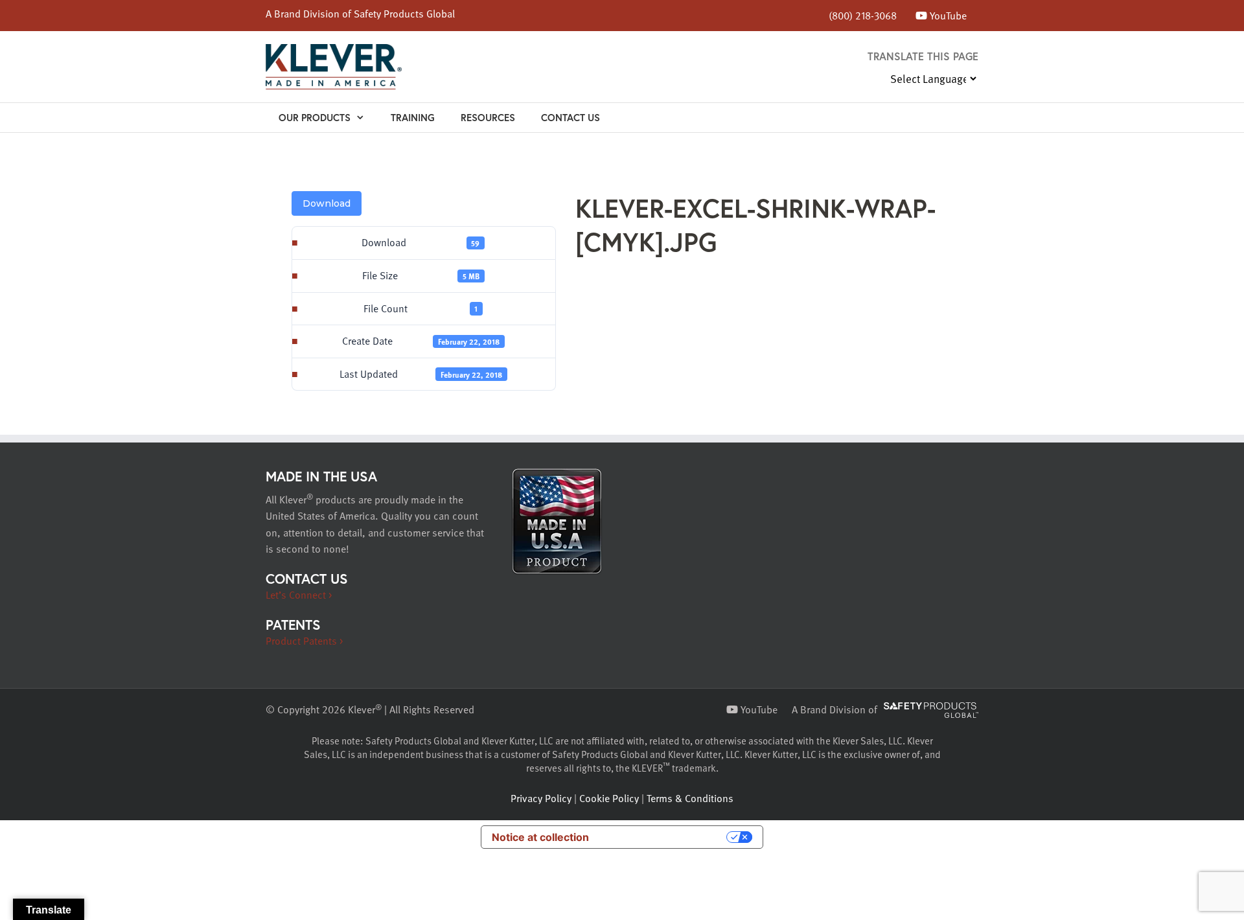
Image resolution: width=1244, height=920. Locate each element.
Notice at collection (540, 837)
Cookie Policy (609, 798)
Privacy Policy (541, 798)
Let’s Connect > (299, 595)
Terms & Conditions (690, 798)
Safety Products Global (404, 13)
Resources (488, 117)
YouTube (947, 15)
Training (413, 117)
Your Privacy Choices (664, 837)
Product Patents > (304, 641)
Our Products (315, 117)
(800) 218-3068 (863, 15)
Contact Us (570, 117)
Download (327, 203)
